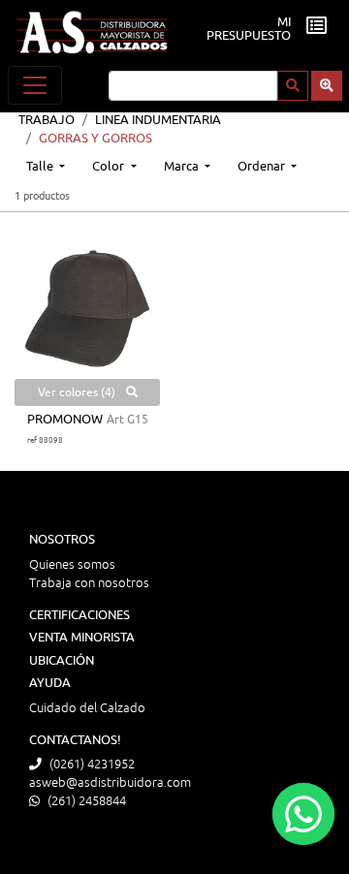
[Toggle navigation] (35, 85)
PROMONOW (65, 419)
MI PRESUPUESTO (248, 29)
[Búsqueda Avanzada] (326, 86)
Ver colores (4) (78, 392)
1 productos (42, 196)
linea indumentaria (158, 120)
